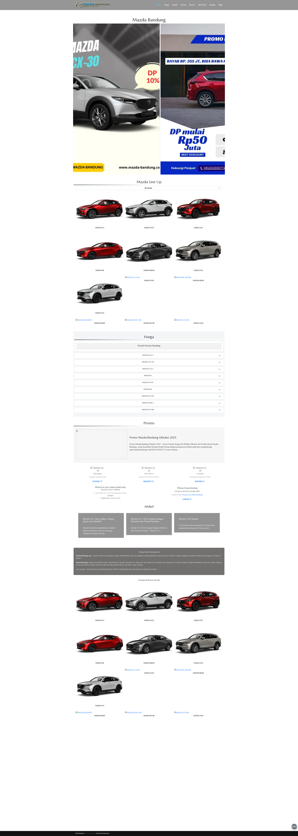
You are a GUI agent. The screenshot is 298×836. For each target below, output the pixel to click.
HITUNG (96, 481)
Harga (166, 5)
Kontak (212, 5)
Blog (220, 5)
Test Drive (202, 5)
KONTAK (199, 481)
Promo (183, 5)
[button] (70, 527)
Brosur (192, 5)
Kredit (174, 5)
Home (158, 5)
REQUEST (147, 481)
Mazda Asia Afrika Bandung (192, 495)
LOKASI (186, 499)
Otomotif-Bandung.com (102, 833)
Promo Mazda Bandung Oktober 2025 (152, 437)
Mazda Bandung (79, 833)
